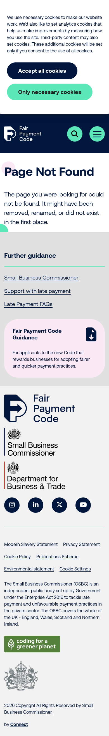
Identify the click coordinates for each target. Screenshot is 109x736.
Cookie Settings (75, 568)
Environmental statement (29, 568)
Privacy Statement (81, 544)
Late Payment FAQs (28, 304)
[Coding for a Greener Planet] (32, 644)
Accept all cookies (42, 70)
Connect (19, 724)
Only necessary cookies (49, 92)
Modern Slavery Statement (31, 544)
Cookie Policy (17, 556)
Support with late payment (37, 291)
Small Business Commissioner (41, 277)
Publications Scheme (57, 556)
